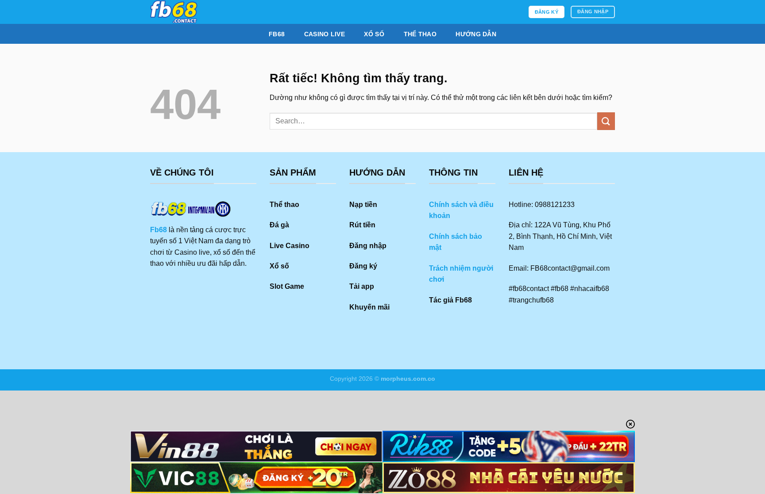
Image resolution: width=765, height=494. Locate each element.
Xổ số (374, 34)
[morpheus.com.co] (215, 12)
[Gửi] (606, 121)
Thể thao (420, 34)
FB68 (277, 34)
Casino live (324, 34)
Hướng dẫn (476, 34)
